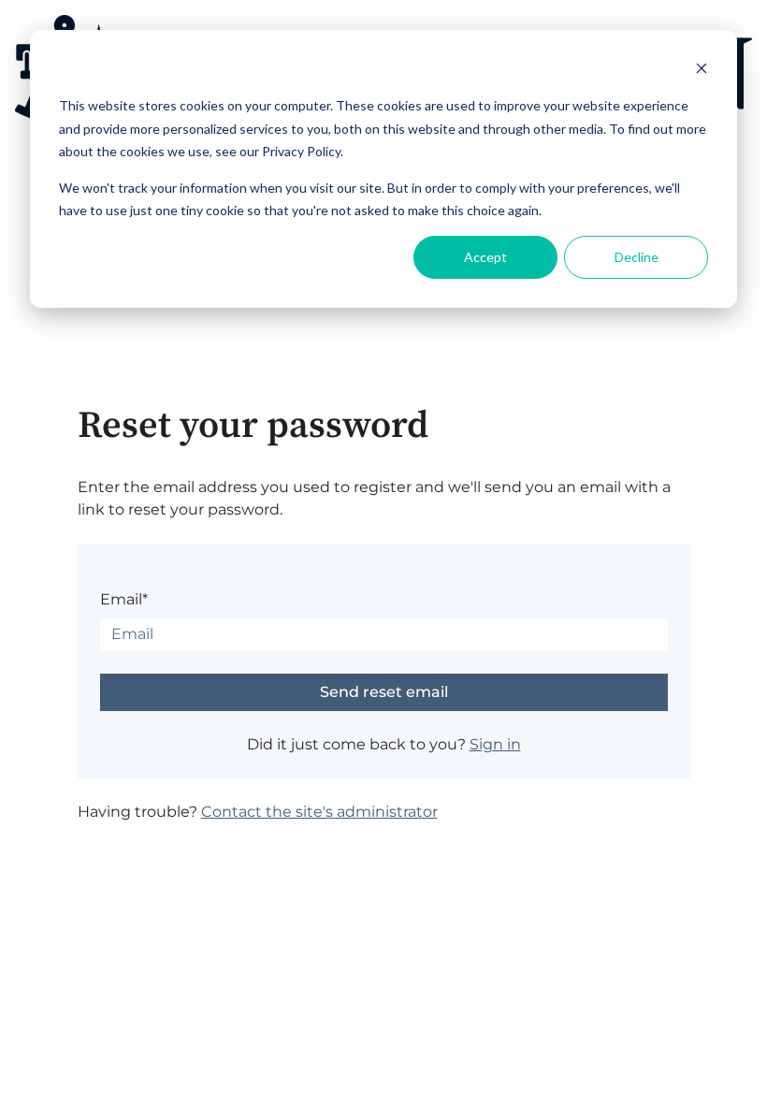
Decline (636, 257)
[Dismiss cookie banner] (701, 70)
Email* (124, 599)
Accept (485, 257)
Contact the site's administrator (319, 812)
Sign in (495, 744)
